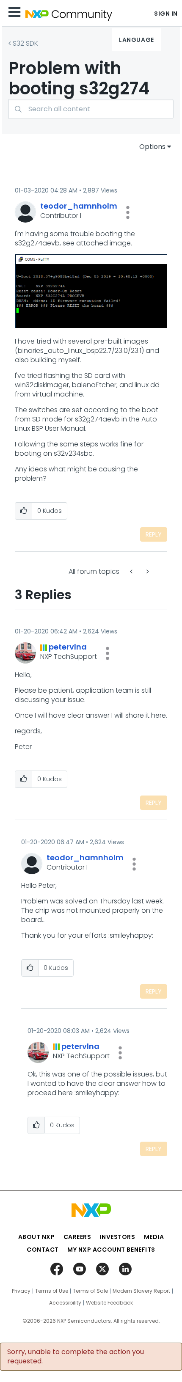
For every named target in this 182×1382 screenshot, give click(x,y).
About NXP (36, 1237)
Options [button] (152, 146)
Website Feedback (109, 1302)
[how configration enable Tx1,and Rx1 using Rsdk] (132, 571)
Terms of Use (51, 1291)
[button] (127, 212)
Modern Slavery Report (141, 1291)
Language (136, 40)
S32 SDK (25, 43)
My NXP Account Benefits (111, 1249)
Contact (43, 1249)
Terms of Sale (90, 1291)
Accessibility (65, 1302)
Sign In (166, 13)
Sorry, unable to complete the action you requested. (75, 1356)
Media (154, 1237)
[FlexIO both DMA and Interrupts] (146, 571)
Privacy (21, 1291)
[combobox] (91, 109)
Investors (117, 1237)
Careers (77, 1237)
